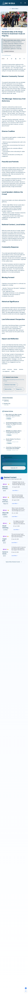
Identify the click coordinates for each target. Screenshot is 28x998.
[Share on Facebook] (7, 59)
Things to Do (19, 389)
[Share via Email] (20, 59)
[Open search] (21, 3)
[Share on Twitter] (11, 59)
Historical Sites (8, 389)
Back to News (15, 8)
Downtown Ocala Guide (10, 384)
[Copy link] (24, 59)
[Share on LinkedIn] (16, 59)
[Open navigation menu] (25, 3)
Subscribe (13, 467)
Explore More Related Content (13, 561)
